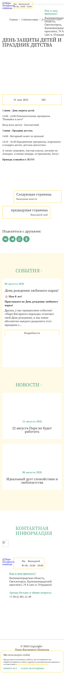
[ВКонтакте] (5, 239)
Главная (13, 19)
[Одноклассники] (26, 239)
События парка (29, 19)
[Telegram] (12, 239)
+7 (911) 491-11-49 (20, 597)
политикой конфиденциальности (32, 664)
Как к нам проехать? (51, 12)
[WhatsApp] (19, 239)
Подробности (32, 333)
